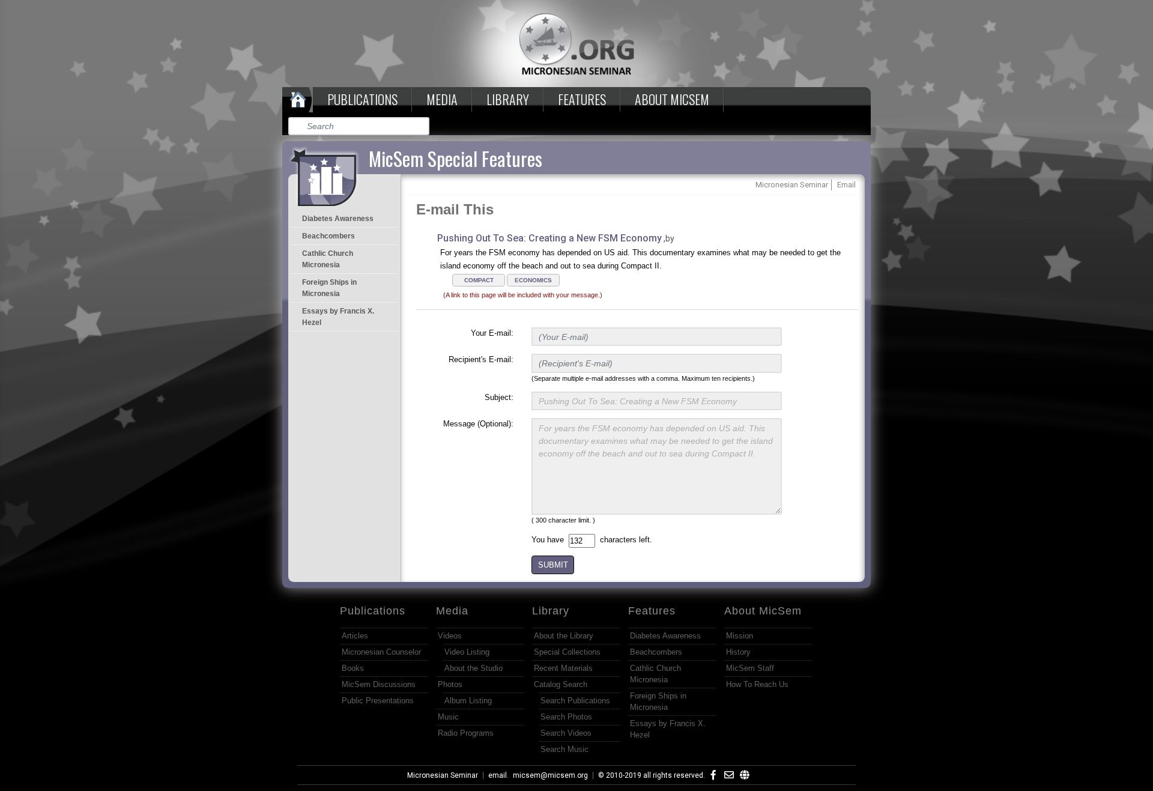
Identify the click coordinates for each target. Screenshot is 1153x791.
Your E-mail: (492, 333)
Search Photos (566, 716)
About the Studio (473, 668)
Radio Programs (466, 733)
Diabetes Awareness (338, 218)
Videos (450, 635)
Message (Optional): (478, 423)
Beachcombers (328, 236)
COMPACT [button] (479, 280)
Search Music (564, 749)
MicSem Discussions (379, 684)
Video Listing (466, 651)
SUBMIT (553, 564)
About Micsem (672, 99)
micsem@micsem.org (550, 775)
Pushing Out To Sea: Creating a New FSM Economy (549, 238)
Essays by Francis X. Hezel (338, 317)
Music (448, 716)
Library (507, 99)
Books (353, 668)
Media (442, 99)
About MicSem (763, 611)
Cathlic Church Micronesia (327, 259)
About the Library (563, 635)
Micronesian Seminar (442, 775)
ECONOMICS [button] (533, 280)
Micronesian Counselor (381, 651)
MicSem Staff (750, 668)
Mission (739, 635)
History (738, 651)
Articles (355, 635)
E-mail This (455, 209)
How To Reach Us (757, 684)
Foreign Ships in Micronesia (329, 288)
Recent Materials (563, 668)
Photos (450, 684)
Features (582, 99)
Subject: (499, 397)
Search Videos (566, 733)
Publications (362, 99)
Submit (421, 126)
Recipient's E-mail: (481, 359)
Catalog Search (560, 684)
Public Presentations (378, 700)
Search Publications (575, 700)
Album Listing (468, 700)
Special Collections (567, 651)
